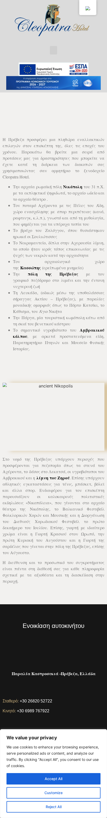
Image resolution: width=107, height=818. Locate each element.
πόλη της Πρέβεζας (53, 274)
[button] (53, 50)
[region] (53, 773)
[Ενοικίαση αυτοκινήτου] (53, 611)
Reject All (54, 806)
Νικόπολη (72, 187)
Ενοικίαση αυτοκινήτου (53, 625)
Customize (53, 792)
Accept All (53, 778)
